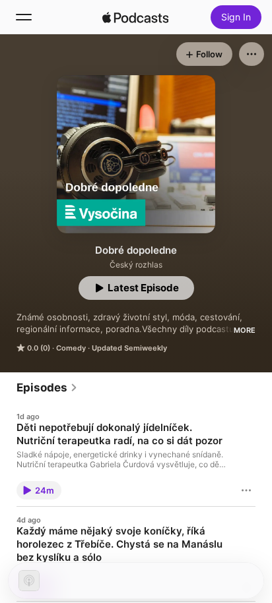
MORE (244, 330)
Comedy (71, 348)
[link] (47, 387)
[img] (135, 17)
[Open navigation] (23, 17)
